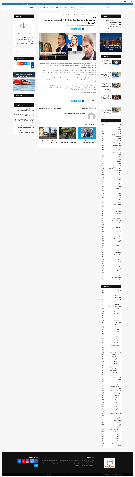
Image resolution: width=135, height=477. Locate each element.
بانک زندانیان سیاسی (116, 147)
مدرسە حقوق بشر (116, 256)
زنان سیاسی (118, 197)
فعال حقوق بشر (117, 218)
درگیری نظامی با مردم (115, 181)
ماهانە (119, 247)
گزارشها (67, 7)
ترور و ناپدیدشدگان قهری (115, 168)
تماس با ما (33, 4)
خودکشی (118, 177)
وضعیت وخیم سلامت (116, 277)
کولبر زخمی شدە (117, 238)
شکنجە (119, 209)
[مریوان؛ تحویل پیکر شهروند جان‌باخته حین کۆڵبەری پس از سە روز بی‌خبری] (116, 110)
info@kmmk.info (90, 468)
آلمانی (124, 1)
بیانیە (119, 156)
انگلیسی (118, 1)
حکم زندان (118, 174)
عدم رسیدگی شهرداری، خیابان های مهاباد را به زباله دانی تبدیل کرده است (67, 142)
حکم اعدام (118, 172)
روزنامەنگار (118, 188)
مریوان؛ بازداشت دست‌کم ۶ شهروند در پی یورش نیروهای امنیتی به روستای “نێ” (106, 98)
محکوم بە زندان (117, 254)
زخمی (119, 190)
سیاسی (119, 206)
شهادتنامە (118, 211)
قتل (120, 222)
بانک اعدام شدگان (117, 145)
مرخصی (119, 263)
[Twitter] (32, 461)
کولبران (43, 7)
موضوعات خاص (117, 272)
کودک (119, 234)
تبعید (120, 165)
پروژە (119, 159)
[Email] (19, 461)
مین (120, 275)
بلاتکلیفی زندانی (117, 152)
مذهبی (119, 261)
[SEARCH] (16, 50)
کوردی (130, 1)
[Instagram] (27, 461)
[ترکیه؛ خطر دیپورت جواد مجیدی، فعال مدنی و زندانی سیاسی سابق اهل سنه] (116, 62)
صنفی (119, 215)
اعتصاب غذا (118, 136)
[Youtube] (23, 461)
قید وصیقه (118, 227)
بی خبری (119, 154)
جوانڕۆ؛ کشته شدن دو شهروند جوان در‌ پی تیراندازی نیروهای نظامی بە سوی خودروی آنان (106, 86)
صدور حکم (118, 213)
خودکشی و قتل (117, 179)
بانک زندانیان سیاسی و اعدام (54, 7)
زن (120, 193)
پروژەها (119, 161)
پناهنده (119, 163)
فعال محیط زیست (116, 220)
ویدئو (119, 279)
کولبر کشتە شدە (117, 241)
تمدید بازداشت (117, 170)
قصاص (119, 225)
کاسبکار (119, 229)
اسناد (119, 129)
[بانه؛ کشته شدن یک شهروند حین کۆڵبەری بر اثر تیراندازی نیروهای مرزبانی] (116, 75)
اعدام (119, 138)
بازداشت (74, 7)
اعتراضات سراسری (116, 133)
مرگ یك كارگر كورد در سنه (89, 108)
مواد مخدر (118, 270)
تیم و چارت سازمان (25, 4)
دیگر (120, 184)
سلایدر (119, 204)
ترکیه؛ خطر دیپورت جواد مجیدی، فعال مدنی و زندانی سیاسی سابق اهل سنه (106, 63)
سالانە (119, 202)
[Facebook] (36, 461)
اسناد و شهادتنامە (34, 7)
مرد (120, 266)
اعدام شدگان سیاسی (116, 140)
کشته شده (118, 231)
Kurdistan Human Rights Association (86, 25)
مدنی (119, 259)
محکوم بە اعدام (117, 252)
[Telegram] (36, 465)
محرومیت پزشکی (116, 250)
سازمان (37, 4)
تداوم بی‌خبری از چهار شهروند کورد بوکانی (50, 108)
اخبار (94, 17)
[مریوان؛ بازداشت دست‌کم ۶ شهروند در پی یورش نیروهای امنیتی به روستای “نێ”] (116, 97)
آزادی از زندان (117, 124)
